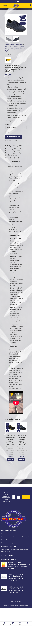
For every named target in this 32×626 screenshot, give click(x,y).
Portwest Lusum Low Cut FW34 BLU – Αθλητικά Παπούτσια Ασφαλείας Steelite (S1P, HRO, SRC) (22, 439)
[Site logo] (16, 5)
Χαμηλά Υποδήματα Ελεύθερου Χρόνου (15, 50)
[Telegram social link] (19, 158)
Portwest (10, 454)
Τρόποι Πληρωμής (6, 540)
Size (6, 124)
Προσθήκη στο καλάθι (13, 136)
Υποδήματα (19, 44)
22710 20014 (7, 555)
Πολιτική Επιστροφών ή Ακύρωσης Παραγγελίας (15, 537)
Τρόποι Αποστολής (7, 543)
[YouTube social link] (18, 2)
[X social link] (12, 158)
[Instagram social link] (16, 2)
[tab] (16, 161)
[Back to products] (8, 54)
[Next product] (10, 54)
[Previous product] (6, 54)
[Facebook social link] (14, 2)
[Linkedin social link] (17, 158)
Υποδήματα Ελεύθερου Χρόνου (14, 46)
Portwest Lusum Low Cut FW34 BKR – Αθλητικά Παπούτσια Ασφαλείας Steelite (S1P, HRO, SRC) (10, 439)
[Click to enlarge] (8, 32)
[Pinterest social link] (14, 158)
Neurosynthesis (23, 605)
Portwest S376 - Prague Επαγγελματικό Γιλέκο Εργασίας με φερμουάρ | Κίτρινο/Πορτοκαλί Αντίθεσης (19, 565)
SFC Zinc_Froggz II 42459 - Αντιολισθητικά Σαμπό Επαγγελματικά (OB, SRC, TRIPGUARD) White (16, 577)
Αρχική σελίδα (9, 44)
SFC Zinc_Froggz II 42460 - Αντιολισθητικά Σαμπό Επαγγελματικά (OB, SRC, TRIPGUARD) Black (16, 589)
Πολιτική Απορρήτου (7, 534)
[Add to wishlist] (13, 424)
